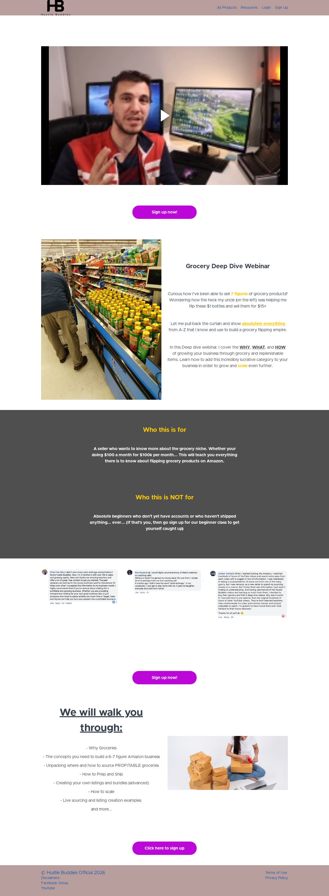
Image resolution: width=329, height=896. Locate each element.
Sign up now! (164, 212)
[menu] (250, 7)
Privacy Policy (276, 878)
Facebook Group (54, 883)
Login (266, 8)
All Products (227, 8)
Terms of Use (276, 873)
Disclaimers (50, 878)
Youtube (48, 888)
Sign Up (281, 8)
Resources (249, 8)
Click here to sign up (164, 848)
